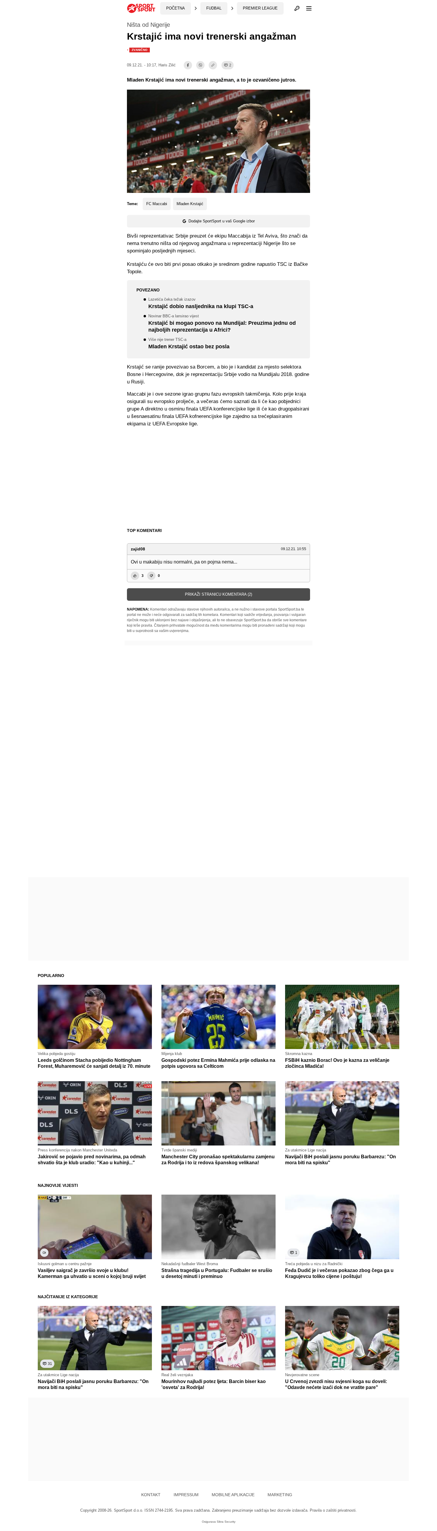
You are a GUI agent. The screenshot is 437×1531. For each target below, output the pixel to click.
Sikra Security (226, 1521)
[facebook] (188, 65)
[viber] (200, 65)
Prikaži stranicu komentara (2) (218, 594)
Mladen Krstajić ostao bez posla (188, 343)
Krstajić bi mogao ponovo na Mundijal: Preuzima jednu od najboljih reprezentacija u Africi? (222, 323)
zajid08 (138, 549)
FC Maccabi (156, 204)
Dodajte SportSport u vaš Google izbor (221, 221)
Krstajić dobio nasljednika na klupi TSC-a (200, 303)
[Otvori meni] (306, 8)
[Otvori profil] (297, 8)
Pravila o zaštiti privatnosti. (333, 1510)
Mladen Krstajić (190, 204)
